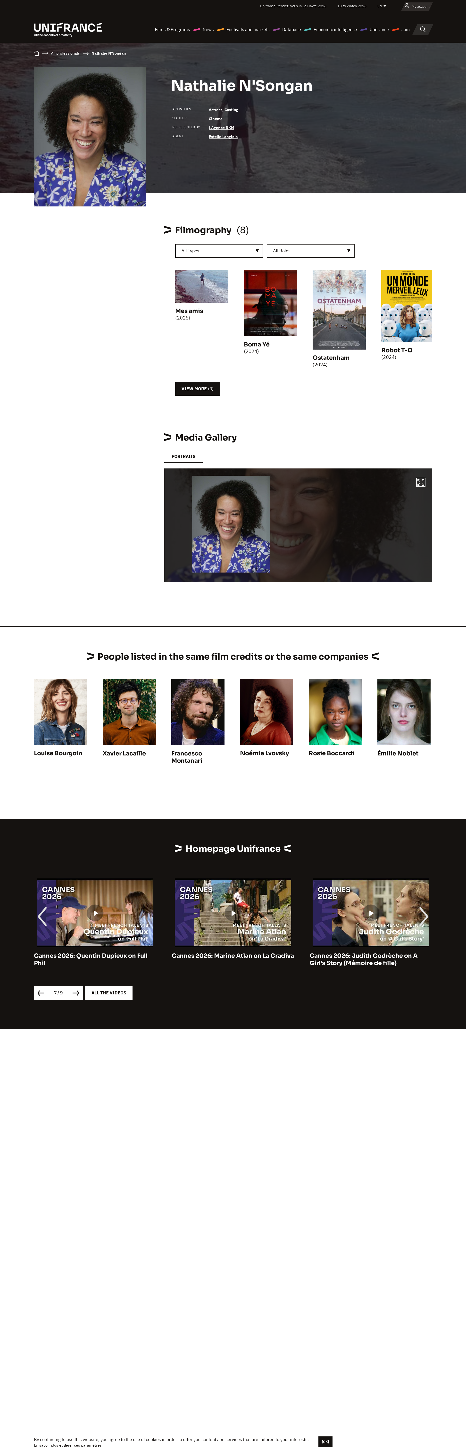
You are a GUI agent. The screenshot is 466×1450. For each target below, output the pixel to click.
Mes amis (189, 311)
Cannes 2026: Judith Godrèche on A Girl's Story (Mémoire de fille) (226, 959)
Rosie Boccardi (331, 753)
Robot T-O (397, 350)
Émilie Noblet (397, 753)
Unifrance (379, 29)
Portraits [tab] (183, 456)
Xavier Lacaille (124, 753)
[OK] (325, 1442)
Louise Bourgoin (58, 753)
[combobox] (219, 251)
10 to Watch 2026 (351, 6)
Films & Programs (172, 29)
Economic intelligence (335, 29)
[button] (420, 483)
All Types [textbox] (190, 251)
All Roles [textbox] (282, 251)
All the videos (109, 993)
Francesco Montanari (186, 757)
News (208, 29)
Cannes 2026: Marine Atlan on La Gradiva (95, 955)
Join (405, 29)
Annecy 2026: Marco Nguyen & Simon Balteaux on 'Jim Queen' (366, 959)
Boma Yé (257, 344)
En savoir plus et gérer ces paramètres (68, 1445)
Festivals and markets (248, 29)
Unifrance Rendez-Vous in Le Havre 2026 (293, 6)
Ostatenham (331, 357)
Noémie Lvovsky (264, 753)
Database (291, 29)
